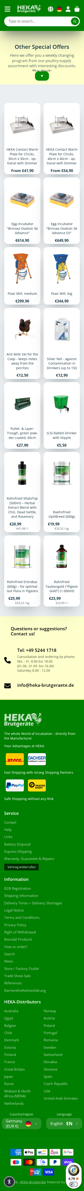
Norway (50, 1011)
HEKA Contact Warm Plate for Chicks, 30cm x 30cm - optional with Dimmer (22, 138)
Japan (8, 1076)
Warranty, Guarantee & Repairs (29, 858)
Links (8, 836)
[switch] (74, 1184)
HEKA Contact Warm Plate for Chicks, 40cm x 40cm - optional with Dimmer (62, 138)
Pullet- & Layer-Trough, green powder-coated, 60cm (22, 415)
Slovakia (50, 1061)
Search (9, 954)
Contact (10, 822)
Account (68, 9)
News (8, 961)
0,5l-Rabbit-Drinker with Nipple (62, 415)
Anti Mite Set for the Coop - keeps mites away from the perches (22, 343)
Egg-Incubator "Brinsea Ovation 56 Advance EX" (62, 210)
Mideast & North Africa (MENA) (17, 1094)
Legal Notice (14, 910)
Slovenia (50, 1069)
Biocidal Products (18, 939)
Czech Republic (56, 1083)
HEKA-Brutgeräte (33, 1182)
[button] (9, 1181)
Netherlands (14, 1103)
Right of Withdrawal (20, 932)
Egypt (8, 1018)
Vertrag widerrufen (21, 867)
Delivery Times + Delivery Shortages (33, 903)
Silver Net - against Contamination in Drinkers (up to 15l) (62, 343)
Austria (49, 1018)
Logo (29, 9)
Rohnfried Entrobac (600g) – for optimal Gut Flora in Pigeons (22, 571)
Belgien (10, 1025)
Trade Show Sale (17, 975)
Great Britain (14, 1069)
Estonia (10, 1047)
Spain (48, 1076)
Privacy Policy (15, 924)
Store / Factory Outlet (21, 968)
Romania (51, 1040)
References (13, 983)
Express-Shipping (18, 851)
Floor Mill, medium (22, 276)
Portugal (50, 1032)
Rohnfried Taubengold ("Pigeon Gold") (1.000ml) (62, 571)
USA (47, 1091)
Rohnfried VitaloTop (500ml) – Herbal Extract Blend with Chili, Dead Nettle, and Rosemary (22, 492)
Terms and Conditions (21, 917)
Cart (77, 9)
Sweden (50, 1047)
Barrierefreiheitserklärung (25, 990)
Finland (10, 1054)
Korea (9, 1083)
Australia (11, 1011)
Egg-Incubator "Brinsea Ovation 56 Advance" (22, 210)
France (9, 1061)
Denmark (11, 1040)
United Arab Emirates (61, 1098)
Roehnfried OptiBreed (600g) (62, 492)
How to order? (15, 946)
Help (8, 829)
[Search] (75, 21)
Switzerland (53, 1054)
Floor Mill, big (62, 276)
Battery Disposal (17, 844)
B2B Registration (17, 888)
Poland (49, 1025)
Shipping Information (21, 895)
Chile (8, 1032)
